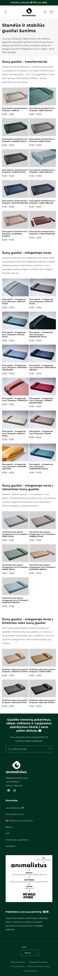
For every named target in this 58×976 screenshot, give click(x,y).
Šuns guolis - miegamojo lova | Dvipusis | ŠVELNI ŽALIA (14, 334)
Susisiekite (10, 846)
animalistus (20, 962)
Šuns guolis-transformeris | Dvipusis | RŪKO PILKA (42, 140)
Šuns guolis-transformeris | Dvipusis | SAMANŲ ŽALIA (15, 140)
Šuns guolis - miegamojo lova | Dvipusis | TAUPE (41, 432)
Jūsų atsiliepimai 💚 (15, 808)
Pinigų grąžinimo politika (38, 962)
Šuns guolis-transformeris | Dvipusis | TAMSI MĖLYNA (42, 202)
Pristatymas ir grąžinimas (17, 839)
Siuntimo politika (30, 971)
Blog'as (9, 827)
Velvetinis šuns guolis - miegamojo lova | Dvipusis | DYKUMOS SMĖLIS (42, 567)
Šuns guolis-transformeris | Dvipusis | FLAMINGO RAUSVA (15, 233)
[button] (6, 12)
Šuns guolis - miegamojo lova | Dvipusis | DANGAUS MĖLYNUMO (14, 367)
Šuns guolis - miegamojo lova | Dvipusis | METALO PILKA (14, 301)
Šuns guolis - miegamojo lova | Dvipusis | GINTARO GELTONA (14, 466)
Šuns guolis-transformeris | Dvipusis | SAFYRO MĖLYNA (15, 202)
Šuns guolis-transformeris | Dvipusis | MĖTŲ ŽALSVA (42, 109)
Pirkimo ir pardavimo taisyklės (38, 966)
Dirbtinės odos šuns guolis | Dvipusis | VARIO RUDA (42, 670)
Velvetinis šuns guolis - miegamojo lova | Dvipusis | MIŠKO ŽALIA (15, 567)
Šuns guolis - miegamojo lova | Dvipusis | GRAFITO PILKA (41, 301)
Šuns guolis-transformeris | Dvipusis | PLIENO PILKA (15, 171)
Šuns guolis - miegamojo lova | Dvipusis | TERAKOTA (15, 399)
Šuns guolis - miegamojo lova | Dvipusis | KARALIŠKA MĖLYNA (42, 367)
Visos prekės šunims (15, 814)
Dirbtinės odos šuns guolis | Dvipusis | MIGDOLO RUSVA (15, 670)
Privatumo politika (18, 966)
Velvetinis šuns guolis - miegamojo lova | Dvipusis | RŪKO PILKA (15, 534)
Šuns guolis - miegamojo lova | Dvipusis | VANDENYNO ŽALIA (41, 466)
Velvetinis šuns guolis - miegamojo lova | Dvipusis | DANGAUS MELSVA (15, 600)
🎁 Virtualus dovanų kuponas (19, 820)
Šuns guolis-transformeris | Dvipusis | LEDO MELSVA (42, 171)
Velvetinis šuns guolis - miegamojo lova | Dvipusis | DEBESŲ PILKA (42, 534)
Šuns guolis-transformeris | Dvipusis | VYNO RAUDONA (42, 232)
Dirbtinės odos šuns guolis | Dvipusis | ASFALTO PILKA (15, 701)
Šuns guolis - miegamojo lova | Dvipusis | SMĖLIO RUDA (14, 433)
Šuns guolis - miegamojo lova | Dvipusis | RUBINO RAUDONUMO (41, 400)
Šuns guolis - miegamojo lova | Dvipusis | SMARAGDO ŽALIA (41, 334)
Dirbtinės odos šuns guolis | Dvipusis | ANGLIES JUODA (42, 701)
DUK (8, 833)
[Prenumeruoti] (49, 749)
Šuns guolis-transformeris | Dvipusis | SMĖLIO (15, 109)
